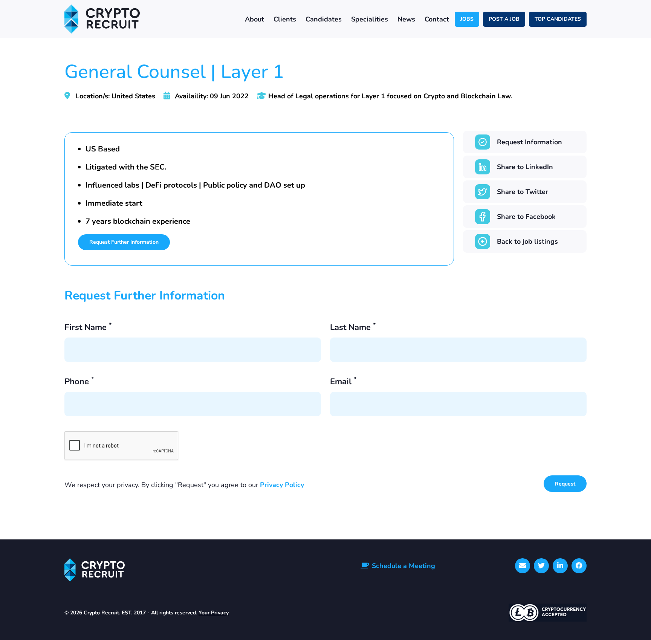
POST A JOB (504, 19)
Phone (79, 382)
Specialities (369, 19)
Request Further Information (124, 242)
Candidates (324, 19)
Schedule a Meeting (403, 565)
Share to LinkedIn (525, 166)
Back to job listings (527, 241)
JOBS (467, 19)
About (254, 19)
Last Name (353, 328)
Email (343, 382)
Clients (285, 19)
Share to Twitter (522, 191)
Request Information (529, 142)
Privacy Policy (282, 484)
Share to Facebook (526, 216)
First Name (88, 328)
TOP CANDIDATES (558, 19)
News (406, 19)
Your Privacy (214, 612)
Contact (437, 19)
